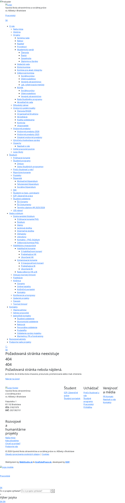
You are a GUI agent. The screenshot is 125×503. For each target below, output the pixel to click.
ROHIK (20, 87)
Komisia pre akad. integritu (29, 70)
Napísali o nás (23, 146)
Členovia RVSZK (24, 111)
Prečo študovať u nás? (23, 169)
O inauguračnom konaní (32, 263)
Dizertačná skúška (25, 231)
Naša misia (18, 29)
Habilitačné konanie (26, 248)
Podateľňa (21, 330)
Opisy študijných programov (30, 166)
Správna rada (23, 38)
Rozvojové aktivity (17, 339)
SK (6, 20)
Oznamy (21, 283)
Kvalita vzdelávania (25, 119)
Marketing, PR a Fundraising (30, 336)
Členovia (25, 52)
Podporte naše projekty (20, 342)
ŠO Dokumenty (24, 204)
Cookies (45, 454)
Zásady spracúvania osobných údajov (22, 454)
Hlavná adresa (19, 310)
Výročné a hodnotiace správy (26, 140)
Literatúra (21, 236)
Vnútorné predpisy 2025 (28, 134)
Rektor (20, 40)
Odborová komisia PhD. (28, 242)
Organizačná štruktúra (27, 114)
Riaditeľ (20, 43)
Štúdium (13, 155)
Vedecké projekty (21, 298)
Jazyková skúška (24, 228)
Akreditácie (22, 117)
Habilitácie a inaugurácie (24, 245)
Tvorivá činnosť (20, 304)
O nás (12, 26)
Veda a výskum (16, 213)
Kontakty (21, 292)
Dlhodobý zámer (21, 105)
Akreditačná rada (25, 102)
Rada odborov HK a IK (27, 272)
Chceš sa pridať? (12, 443)
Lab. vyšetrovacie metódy (32, 84)
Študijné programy (22, 160)
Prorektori (22, 46)
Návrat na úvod (12, 378)
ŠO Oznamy (22, 201)
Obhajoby (21, 233)
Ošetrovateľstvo (28, 78)
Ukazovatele (22, 125)
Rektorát (21, 324)
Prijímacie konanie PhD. (28, 219)
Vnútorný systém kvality (24, 108)
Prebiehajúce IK (28, 266)
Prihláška (87, 407)
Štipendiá (17, 178)
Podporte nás (11, 446)
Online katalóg (24, 286)
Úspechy (17, 143)
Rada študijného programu (29, 99)
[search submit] (53, 491)
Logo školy (18, 152)
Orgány (16, 35)
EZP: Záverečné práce (23, 195)
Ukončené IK (27, 269)
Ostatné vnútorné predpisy (29, 137)
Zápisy (20, 225)
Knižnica (17, 280)
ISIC (15, 190)
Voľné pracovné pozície (24, 149)
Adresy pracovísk (21, 312)
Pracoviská (10, 15)
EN (4, 501)
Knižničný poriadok (26, 289)
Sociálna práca (27, 76)
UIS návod (18, 210)
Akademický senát (25, 49)
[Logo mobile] (6, 467)
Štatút (24, 55)
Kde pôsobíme (12, 440)
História (17, 32)
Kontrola (21, 122)
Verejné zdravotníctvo (31, 81)
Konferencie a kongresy (24, 295)
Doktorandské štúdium (24, 216)
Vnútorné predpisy (22, 128)
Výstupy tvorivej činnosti (24, 274)
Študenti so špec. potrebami (26, 193)
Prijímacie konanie (21, 157)
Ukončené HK (27, 257)
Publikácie (18, 277)
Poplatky (17, 175)
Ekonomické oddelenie (27, 321)
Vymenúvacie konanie (27, 260)
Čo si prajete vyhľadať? (10, 491)
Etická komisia (23, 67)
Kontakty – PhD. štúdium (28, 239)
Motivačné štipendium (27, 181)
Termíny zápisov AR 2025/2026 (31, 207)
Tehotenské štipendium (28, 184)
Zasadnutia (26, 58)
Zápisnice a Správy (29, 61)
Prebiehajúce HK (28, 254)
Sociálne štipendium (26, 187)
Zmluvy (20, 163)
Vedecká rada (23, 64)
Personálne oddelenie (27, 327)
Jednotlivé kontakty (22, 315)
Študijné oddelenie (21, 198)
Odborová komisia (25, 73)
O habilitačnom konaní (31, 251)
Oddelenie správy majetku (29, 333)
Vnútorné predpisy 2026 (28, 131)
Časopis (16, 301)
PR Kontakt (108, 396)
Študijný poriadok (72, 398)
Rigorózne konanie (22, 172)
